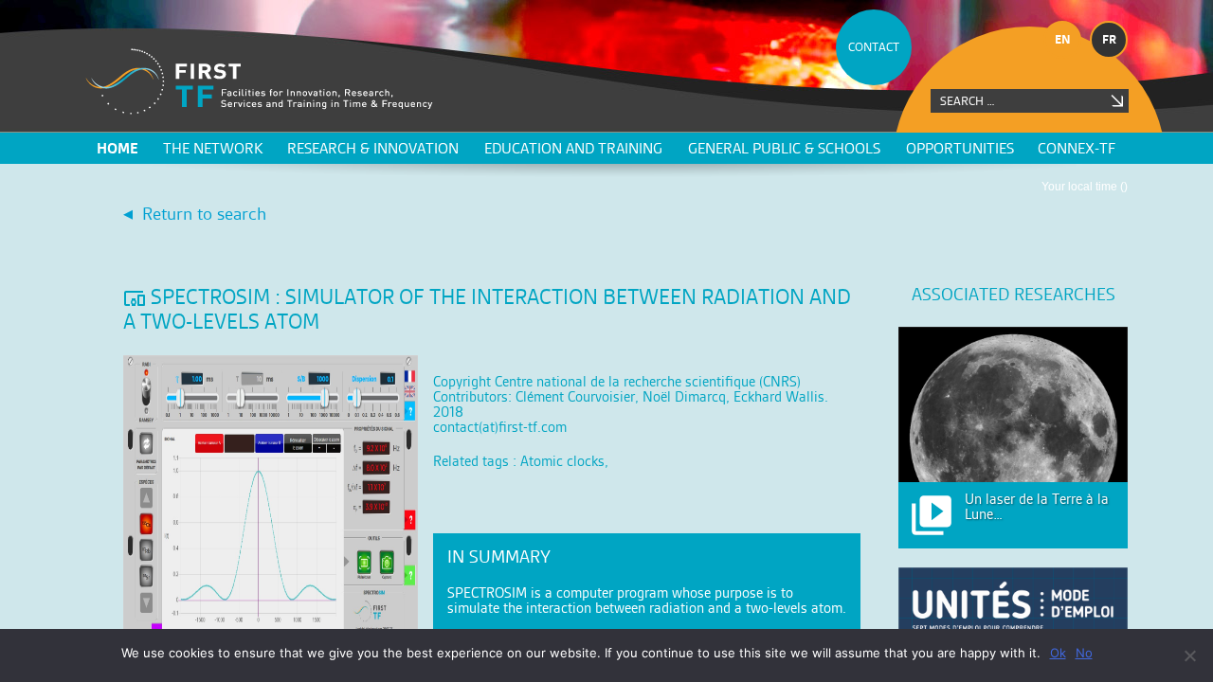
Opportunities (960, 148)
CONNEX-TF (1076, 148)
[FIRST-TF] (259, 82)
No (1084, 652)
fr (1109, 39)
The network (213, 148)
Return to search (204, 214)
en (1063, 39)
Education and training (573, 148)
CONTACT (873, 47)
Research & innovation (373, 148)
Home (117, 148)
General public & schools (784, 148)
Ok (1058, 652)
